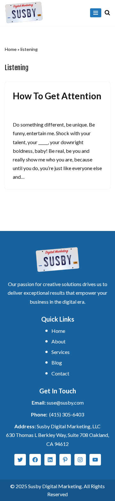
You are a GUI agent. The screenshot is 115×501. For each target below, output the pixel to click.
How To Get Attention (57, 95)
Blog (56, 362)
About (58, 341)
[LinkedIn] (50, 460)
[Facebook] (35, 460)
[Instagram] (80, 460)
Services (60, 352)
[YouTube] (95, 460)
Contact (60, 373)
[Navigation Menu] (95, 12)
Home (11, 49)
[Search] (107, 12)
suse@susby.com (65, 402)
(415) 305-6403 (66, 414)
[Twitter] (20, 460)
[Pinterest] (65, 460)
